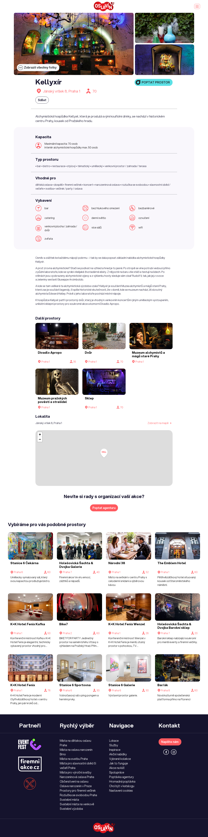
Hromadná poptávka (122, 781)
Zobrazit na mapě (158, 423)
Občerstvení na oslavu (74, 781)
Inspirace (114, 750)
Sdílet (42, 100)
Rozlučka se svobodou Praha (78, 795)
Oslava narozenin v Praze (76, 786)
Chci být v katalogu (121, 786)
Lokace (114, 740)
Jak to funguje (118, 763)
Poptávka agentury (121, 777)
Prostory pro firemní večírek (78, 790)
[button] (104, 453)
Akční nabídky (118, 754)
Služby (113, 745)
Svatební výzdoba (71, 809)
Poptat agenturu (104, 508)
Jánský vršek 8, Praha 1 (61, 91)
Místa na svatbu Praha (74, 759)
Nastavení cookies (121, 790)
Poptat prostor (156, 82)
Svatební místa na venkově (77, 804)
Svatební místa (69, 799)
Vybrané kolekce (120, 759)
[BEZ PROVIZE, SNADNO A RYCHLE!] (104, 6)
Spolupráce (116, 772)
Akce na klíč (117, 768)
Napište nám (170, 742)
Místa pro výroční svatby (75, 772)
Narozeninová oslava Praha (77, 777)
